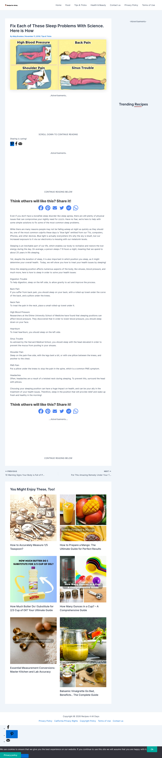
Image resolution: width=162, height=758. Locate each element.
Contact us (115, 5)
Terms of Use (148, 5)
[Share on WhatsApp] (75, 207)
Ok (152, 749)
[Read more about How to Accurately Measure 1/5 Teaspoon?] (33, 517)
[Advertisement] (58, 115)
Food (67, 5)
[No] (25, 756)
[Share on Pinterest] (47, 207)
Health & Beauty (98, 5)
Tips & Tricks (80, 5)
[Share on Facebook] (16, 145)
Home (58, 5)
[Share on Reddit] (68, 207)
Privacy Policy (131, 5)
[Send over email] (20, 145)
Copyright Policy (88, 721)
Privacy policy (10, 755)
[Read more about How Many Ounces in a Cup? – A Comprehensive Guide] (83, 579)
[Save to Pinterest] (12, 144)
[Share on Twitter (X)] (61, 207)
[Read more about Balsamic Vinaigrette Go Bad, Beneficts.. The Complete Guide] (83, 652)
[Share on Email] (54, 207)
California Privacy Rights (66, 721)
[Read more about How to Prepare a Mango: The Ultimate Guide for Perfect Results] (83, 517)
